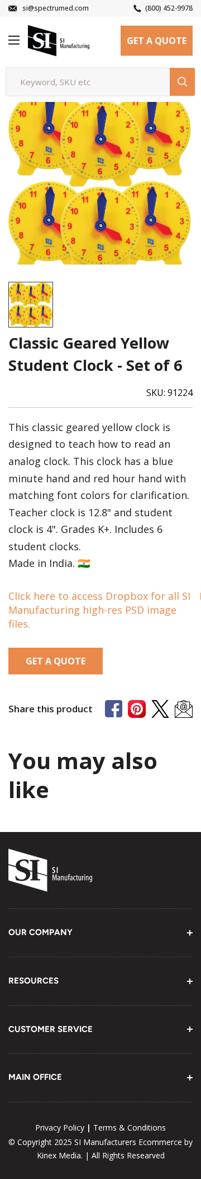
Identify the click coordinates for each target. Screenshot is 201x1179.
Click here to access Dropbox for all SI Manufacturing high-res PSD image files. (99, 609)
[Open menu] (14, 40)
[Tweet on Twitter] (160, 709)
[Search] (182, 82)
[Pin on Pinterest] (137, 709)
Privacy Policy (59, 1127)
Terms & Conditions (129, 1127)
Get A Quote (156, 41)
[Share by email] (184, 709)
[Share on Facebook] (113, 708)
